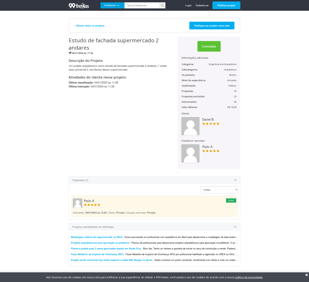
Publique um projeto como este (211, 25)
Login (188, 5)
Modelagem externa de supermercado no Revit (96, 237)
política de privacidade (249, 277)
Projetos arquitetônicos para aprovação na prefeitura (100, 242)
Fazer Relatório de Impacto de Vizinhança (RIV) (97, 254)
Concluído (209, 46)
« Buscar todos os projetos (89, 25)
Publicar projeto (226, 5)
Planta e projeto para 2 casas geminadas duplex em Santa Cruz (106, 248)
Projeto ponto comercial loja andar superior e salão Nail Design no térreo (111, 260)
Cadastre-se (202, 5)
